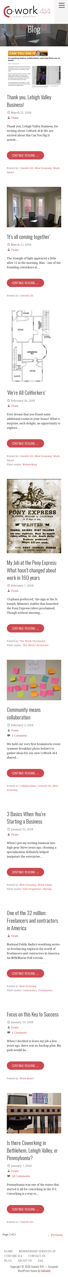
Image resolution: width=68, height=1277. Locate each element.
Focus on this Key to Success (33, 1014)
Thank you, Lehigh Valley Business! (29, 100)
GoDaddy (45, 1271)
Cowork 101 (26, 168)
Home (8, 1251)
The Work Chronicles (32, 641)
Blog (8, 1260)
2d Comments (21, 1176)
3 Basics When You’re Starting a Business (26, 817)
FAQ (40, 1260)
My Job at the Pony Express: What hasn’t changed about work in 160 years (32, 569)
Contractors (30, 990)
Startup (47, 889)
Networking (30, 464)
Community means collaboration (24, 713)
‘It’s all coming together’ (28, 236)
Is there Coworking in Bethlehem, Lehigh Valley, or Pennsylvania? (32, 1150)
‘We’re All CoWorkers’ (26, 392)
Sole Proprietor (32, 889)
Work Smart (45, 884)
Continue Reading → (25, 155)
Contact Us (37, 1256)
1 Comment (19, 735)
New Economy (43, 168)
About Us (25, 1260)
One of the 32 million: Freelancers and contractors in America (32, 920)
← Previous (55, 1235)
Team (14, 118)
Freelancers (45, 990)
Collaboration (28, 786)
